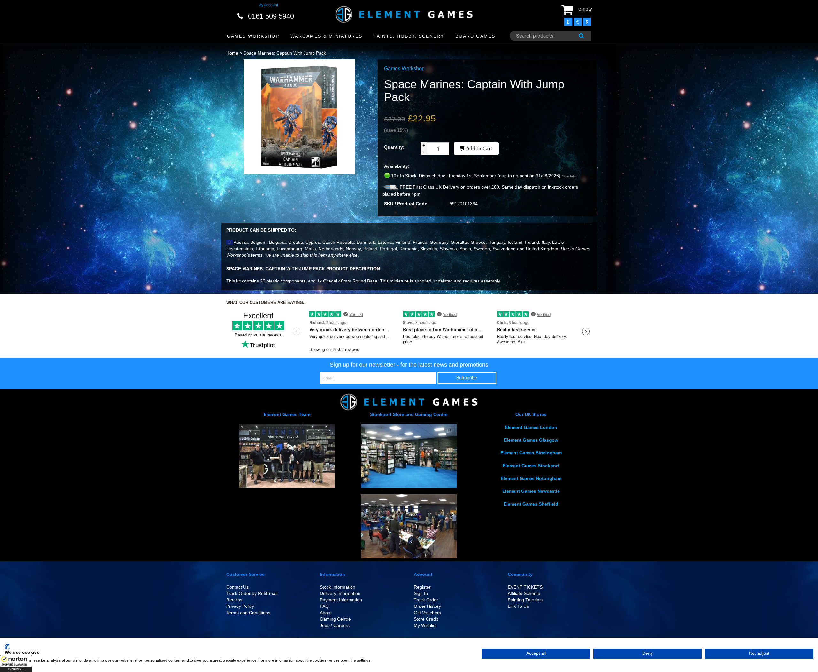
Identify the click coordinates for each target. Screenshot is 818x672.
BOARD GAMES (475, 36)
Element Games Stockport (531, 465)
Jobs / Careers (335, 625)
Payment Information (341, 599)
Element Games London (531, 427)
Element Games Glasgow (531, 440)
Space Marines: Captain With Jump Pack (284, 53)
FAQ (324, 606)
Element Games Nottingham (531, 478)
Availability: (397, 166)
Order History (427, 606)
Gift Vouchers (427, 612)
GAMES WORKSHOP (253, 36)
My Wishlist (425, 625)
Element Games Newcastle (531, 491)
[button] (16, 663)
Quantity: (394, 147)
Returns (234, 599)
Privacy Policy (240, 606)
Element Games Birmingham (531, 452)
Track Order (426, 599)
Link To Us (518, 606)
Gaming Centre (335, 619)
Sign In (421, 593)
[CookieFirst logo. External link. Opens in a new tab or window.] (7, 647)
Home (232, 53)
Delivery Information (340, 593)
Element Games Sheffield (531, 503)
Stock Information (337, 587)
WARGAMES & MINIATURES (326, 36)
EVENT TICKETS (525, 587)
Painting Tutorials (525, 599)
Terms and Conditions (248, 612)
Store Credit (426, 619)
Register (422, 587)
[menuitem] (253, 36)
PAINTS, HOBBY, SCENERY (409, 36)
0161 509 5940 (271, 16)
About (326, 612)
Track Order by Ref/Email (251, 593)
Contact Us (237, 587)
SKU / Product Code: (406, 203)
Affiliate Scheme (524, 593)
